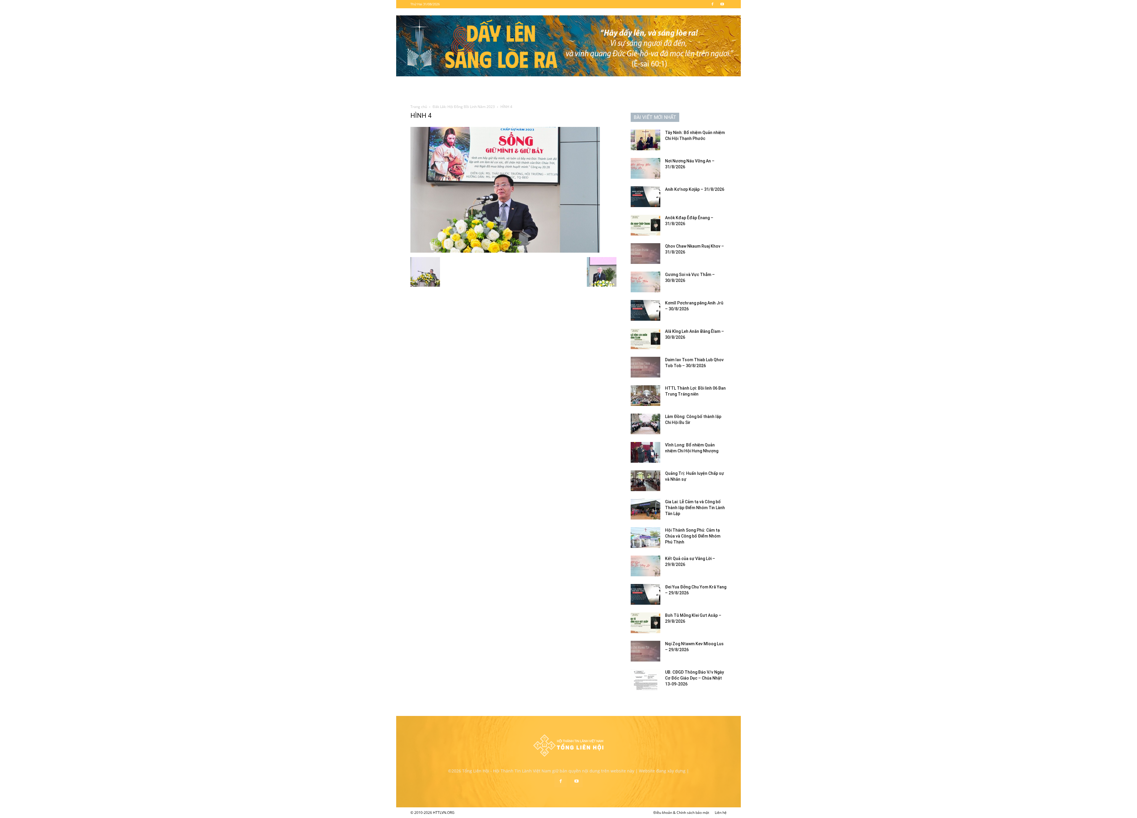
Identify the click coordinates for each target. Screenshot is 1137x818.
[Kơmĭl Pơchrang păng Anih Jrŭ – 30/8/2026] (645, 310)
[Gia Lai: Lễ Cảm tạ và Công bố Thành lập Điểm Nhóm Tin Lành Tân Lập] (645, 509)
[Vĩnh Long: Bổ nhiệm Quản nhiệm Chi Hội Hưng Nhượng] (645, 452)
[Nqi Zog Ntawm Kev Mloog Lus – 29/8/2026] (645, 651)
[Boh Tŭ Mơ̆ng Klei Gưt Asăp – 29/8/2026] (645, 622)
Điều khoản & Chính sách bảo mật (681, 812)
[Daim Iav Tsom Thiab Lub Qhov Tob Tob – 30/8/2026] (645, 367)
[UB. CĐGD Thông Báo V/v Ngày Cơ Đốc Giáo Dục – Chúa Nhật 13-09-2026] (645, 679)
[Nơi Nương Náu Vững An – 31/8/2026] (645, 168)
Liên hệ (721, 812)
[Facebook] (712, 4)
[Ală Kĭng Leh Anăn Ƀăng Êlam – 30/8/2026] (645, 338)
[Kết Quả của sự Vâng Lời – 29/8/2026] (645, 566)
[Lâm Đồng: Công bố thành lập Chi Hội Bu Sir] (645, 424)
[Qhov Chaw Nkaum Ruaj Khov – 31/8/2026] (645, 253)
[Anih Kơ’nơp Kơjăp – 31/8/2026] (645, 196)
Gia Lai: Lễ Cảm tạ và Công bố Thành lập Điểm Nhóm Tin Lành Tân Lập (695, 507)
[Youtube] (722, 4)
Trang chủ (418, 106)
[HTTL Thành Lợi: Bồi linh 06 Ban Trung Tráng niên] (645, 395)
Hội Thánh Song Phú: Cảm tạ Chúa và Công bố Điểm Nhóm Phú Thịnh (692, 536)
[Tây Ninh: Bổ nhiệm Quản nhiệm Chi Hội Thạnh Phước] (645, 140)
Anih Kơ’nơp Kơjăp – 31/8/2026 (694, 189)
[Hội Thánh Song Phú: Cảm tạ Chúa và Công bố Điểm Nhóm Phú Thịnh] (645, 537)
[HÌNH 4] (505, 251)
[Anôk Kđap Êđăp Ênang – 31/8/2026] (645, 225)
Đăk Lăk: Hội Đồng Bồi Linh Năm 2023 (464, 106)
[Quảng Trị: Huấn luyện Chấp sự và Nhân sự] (645, 480)
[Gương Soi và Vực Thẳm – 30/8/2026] (645, 282)
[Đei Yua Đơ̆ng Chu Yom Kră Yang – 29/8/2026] (645, 594)
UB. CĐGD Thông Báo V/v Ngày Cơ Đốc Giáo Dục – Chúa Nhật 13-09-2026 (694, 678)
